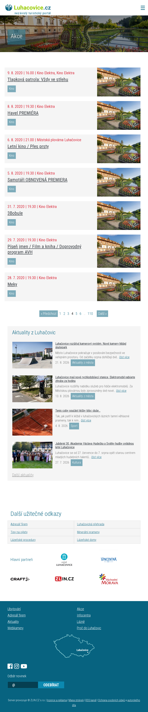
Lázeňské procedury (23, 540)
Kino (11, 88)
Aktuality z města (82, 362)
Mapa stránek (76, 700)
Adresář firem (19, 524)
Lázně (81, 622)
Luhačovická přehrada (90, 524)
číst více (124, 357)
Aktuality (13, 622)
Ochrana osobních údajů (111, 700)
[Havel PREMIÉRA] (118, 115)
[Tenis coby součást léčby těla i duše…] (32, 422)
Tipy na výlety (19, 532)
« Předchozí (48, 314)
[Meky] (118, 286)
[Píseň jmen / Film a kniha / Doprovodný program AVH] (118, 251)
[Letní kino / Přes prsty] (118, 148)
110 (90, 314)
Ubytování (14, 609)
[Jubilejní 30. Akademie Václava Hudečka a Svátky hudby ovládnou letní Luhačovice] (32, 455)
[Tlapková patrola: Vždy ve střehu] (118, 82)
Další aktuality (23, 475)
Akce (80, 609)
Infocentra (84, 615)
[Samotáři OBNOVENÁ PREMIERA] (118, 182)
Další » (102, 314)
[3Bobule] (118, 215)
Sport (74, 426)
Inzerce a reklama (57, 700)
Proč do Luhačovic (89, 628)
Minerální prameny (88, 532)
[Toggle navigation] (141, 8)
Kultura (76, 462)
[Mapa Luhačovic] (74, 646)
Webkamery (16, 628)
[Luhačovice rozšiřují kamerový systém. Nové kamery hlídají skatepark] (32, 355)
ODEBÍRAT (51, 685)
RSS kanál (90, 700)
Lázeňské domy (86, 540)
